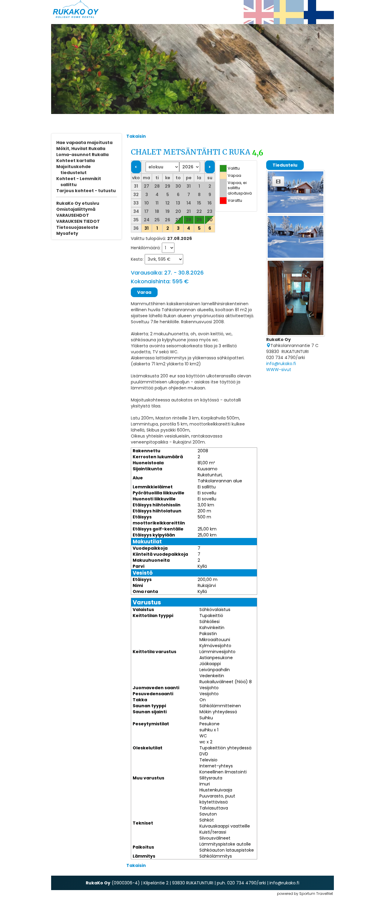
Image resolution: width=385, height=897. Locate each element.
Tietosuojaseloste (77, 227)
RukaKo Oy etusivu (77, 203)
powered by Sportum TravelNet (305, 893)
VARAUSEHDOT (72, 215)
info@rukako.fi (281, 364)
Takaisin (136, 136)
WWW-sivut (278, 370)
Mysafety (67, 233)
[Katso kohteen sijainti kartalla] (268, 346)
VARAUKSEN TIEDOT (78, 221)
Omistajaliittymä (75, 209)
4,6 (257, 153)
